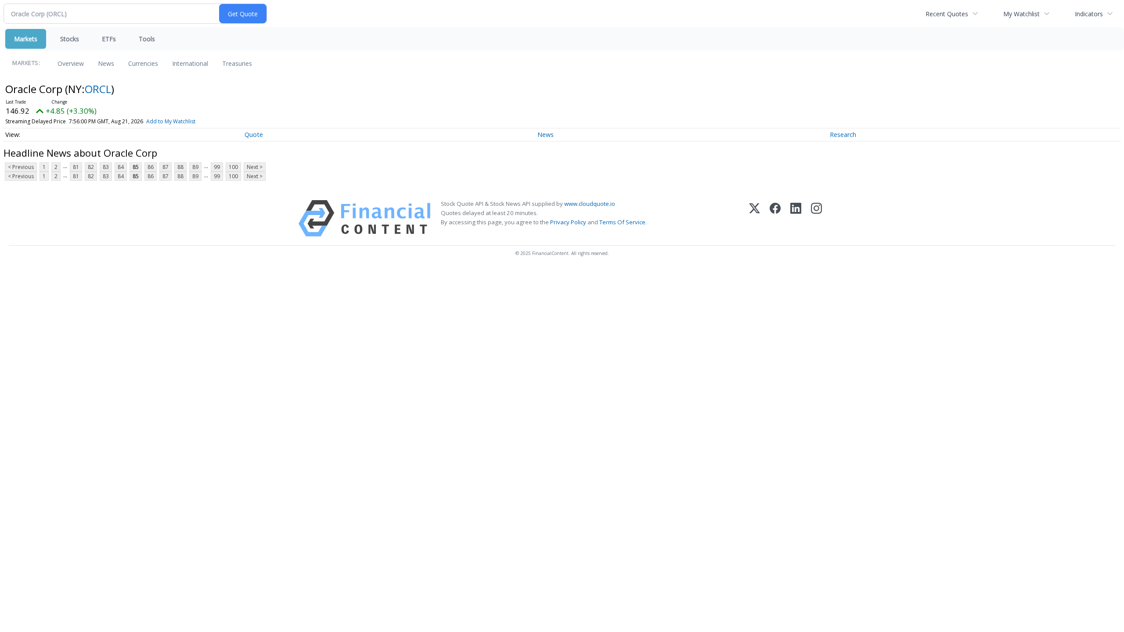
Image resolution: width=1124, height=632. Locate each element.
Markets (25, 39)
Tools (147, 39)
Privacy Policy (568, 222)
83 (106, 167)
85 (136, 167)
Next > (255, 167)
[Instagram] (816, 218)
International (190, 63)
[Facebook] (775, 218)
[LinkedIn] (796, 218)
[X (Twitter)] (755, 218)
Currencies (143, 63)
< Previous (21, 167)
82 (91, 167)
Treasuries (237, 63)
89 (195, 167)
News (106, 63)
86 (151, 167)
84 (121, 167)
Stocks (69, 39)
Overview (71, 63)
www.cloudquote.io (589, 204)
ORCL (98, 89)
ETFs (109, 39)
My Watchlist (1021, 14)
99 (217, 167)
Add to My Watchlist (170, 121)
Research (843, 134)
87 (165, 167)
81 (76, 167)
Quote (254, 134)
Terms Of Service (622, 222)
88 (180, 167)
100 (233, 167)
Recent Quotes (947, 14)
